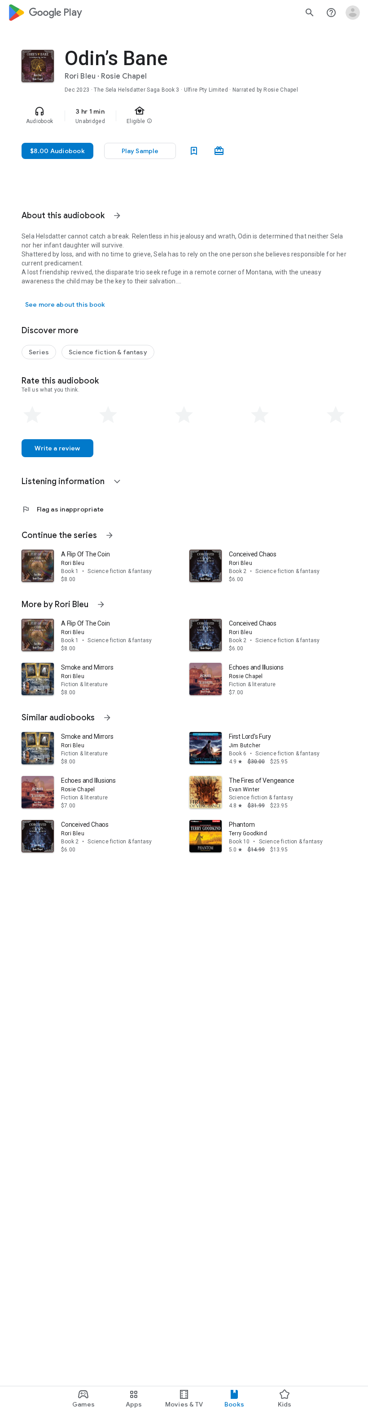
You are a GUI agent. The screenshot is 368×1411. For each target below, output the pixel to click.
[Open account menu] (353, 12)
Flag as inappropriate (63, 509)
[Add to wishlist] (194, 151)
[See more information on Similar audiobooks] (107, 717)
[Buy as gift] (219, 151)
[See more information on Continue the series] (109, 535)
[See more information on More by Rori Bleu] (101, 604)
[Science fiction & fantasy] (107, 352)
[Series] (39, 352)
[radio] (32, 415)
